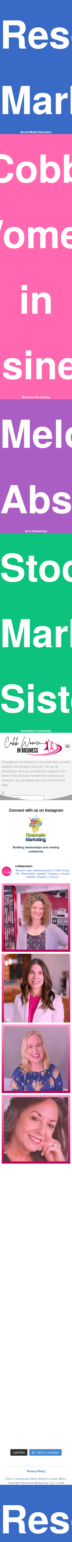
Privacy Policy (36, 1471)
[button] (67, 746)
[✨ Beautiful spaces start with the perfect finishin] (36, 1411)
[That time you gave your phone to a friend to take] (36, 1341)
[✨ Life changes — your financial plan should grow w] (36, 988)
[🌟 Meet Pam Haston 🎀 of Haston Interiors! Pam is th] (36, 1129)
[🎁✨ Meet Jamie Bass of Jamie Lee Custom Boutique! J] (36, 1058)
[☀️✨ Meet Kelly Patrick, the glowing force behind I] (36, 1200)
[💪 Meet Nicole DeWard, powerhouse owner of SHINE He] (36, 917)
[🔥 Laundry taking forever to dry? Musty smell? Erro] (36, 1270)
